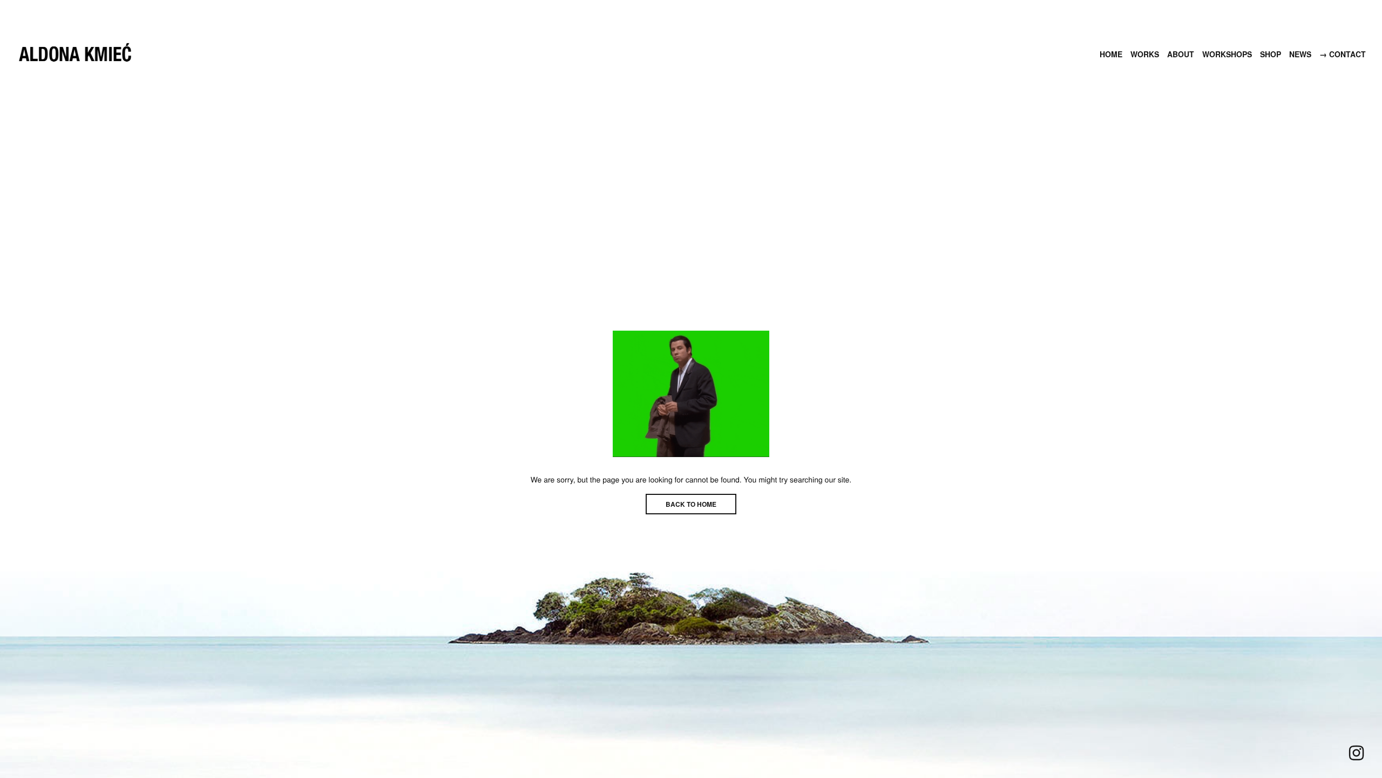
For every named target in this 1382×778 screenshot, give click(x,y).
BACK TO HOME (691, 504)
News (1300, 54)
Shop (1270, 54)
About (1180, 54)
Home (1111, 54)
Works (1144, 54)
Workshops (1227, 54)
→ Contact (1342, 54)
